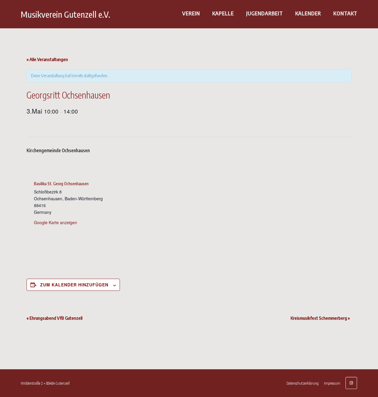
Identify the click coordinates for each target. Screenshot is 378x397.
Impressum (332, 383)
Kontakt (345, 13)
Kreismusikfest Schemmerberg (320, 318)
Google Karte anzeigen (55, 222)
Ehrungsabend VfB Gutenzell (54, 318)
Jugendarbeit (264, 13)
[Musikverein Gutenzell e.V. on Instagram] (351, 383)
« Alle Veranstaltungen (47, 59)
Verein (191, 13)
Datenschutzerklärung (302, 383)
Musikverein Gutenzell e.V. (65, 14)
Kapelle (223, 13)
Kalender (308, 13)
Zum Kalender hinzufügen (74, 285)
